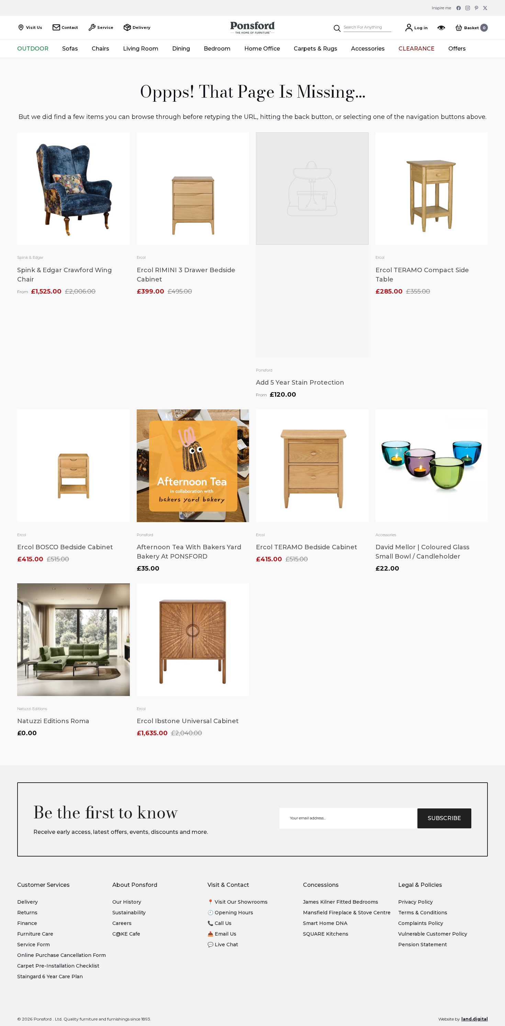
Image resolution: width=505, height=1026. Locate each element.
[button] (471, 28)
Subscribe (444, 818)
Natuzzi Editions (32, 708)
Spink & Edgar (30, 257)
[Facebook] (458, 8)
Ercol (141, 257)
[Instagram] (467, 8)
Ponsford (264, 370)
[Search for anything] (362, 27)
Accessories (385, 534)
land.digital (474, 1019)
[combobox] (367, 27)
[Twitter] (485, 8)
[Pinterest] (476, 8)
